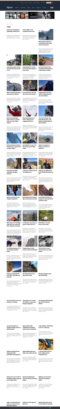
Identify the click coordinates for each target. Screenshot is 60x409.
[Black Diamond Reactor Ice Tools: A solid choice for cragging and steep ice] (30, 110)
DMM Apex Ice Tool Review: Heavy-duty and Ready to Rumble (45, 378)
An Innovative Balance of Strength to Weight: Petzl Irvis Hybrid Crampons (13, 327)
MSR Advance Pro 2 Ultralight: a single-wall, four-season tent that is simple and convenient (14, 224)
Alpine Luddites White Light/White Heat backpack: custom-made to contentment (29, 327)
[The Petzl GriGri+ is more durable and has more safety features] (46, 241)
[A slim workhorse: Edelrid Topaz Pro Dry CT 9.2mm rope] (46, 318)
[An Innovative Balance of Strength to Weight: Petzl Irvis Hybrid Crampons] (14, 318)
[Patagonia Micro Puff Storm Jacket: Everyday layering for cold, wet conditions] (46, 85)
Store (44, 7)
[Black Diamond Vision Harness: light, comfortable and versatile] (30, 190)
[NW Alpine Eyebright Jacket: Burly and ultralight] (46, 266)
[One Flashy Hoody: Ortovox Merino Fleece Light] (30, 266)
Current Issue (26, 2)
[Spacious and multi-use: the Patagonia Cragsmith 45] (14, 190)
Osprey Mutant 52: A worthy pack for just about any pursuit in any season (29, 68)
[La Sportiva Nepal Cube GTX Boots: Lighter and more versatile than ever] (46, 344)
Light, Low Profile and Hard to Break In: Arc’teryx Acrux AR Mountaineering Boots (13, 404)
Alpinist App (21, 2)
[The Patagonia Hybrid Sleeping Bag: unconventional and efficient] (46, 293)
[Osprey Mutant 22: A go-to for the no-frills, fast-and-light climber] (30, 137)
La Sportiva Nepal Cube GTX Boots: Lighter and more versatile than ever (45, 353)
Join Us (17, 7)
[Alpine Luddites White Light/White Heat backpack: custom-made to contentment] (30, 318)
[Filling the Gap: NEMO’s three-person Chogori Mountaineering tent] (46, 163)
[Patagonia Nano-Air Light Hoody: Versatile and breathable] (30, 241)
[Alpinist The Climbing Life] (9, 7)
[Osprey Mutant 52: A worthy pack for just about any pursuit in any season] (30, 59)
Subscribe (49, 2)
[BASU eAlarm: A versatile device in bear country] (46, 215)
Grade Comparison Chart (36, 2)
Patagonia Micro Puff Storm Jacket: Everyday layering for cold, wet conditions (45, 94)
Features (23, 7)
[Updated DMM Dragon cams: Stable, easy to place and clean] (30, 344)
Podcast (38, 7)
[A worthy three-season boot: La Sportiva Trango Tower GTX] (30, 215)
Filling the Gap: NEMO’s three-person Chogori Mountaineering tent (46, 172)
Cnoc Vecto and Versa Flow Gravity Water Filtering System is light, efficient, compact (45, 68)
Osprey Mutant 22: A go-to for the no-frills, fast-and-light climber (29, 146)
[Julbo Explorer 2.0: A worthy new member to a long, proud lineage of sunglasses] (30, 293)
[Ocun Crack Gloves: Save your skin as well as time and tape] (30, 85)
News (29, 7)
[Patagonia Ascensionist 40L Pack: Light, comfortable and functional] (14, 266)
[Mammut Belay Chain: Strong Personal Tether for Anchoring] (46, 395)
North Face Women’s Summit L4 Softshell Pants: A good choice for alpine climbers (14, 146)
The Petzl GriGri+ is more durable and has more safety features (45, 250)
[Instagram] (52, 7)
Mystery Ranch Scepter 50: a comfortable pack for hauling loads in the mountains (45, 43)
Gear (33, 7)
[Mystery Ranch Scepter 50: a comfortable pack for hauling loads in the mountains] (46, 34)
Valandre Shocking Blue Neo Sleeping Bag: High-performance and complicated (13, 353)
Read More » (27, 39)
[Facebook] (51, 7)
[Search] (52, 2)
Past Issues (30, 2)
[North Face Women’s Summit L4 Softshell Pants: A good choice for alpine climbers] (14, 137)
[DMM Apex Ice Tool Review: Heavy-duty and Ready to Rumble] (46, 369)
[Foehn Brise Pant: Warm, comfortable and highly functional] (14, 163)
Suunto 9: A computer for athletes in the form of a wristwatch (44, 146)
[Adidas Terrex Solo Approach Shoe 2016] (30, 395)
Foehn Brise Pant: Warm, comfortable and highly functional (12, 172)
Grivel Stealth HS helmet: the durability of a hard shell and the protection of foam (46, 199)
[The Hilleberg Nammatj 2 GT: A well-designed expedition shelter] (14, 241)
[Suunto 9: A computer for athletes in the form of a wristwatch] (46, 137)
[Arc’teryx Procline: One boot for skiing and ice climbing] (14, 293)
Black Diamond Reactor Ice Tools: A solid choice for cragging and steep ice (29, 119)
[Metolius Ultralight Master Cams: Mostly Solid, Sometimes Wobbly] (30, 369)
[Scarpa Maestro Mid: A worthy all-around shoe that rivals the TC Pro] (14, 59)
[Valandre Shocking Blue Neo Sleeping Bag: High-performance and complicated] (14, 344)
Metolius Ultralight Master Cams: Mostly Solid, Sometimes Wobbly (30, 378)
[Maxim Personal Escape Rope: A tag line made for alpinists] (14, 85)
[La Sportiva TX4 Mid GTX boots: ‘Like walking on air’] (30, 163)
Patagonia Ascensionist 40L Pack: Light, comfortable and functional (13, 275)
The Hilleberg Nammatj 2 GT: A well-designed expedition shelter (14, 250)
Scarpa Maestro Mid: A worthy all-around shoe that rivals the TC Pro (13, 68)
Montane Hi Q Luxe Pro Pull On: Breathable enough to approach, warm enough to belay (14, 378)
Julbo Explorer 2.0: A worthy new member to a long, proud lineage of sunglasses (29, 302)
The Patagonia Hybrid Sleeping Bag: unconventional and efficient (46, 302)
